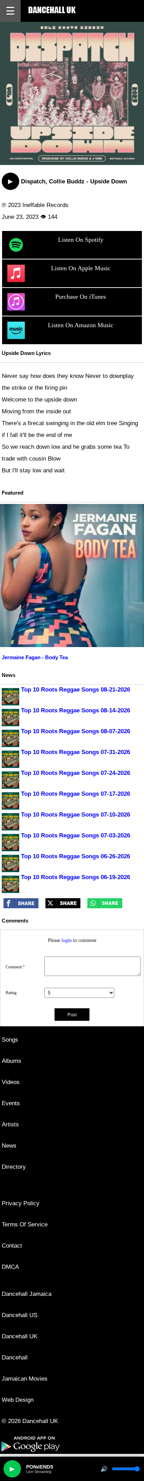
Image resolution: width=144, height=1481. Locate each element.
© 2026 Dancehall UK (30, 1421)
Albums (11, 1061)
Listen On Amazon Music (80, 325)
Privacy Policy (20, 1203)
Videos (11, 1082)
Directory (14, 1167)
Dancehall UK (19, 1336)
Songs (10, 1039)
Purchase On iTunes (80, 296)
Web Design (18, 1400)
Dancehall (15, 1357)
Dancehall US (19, 1315)
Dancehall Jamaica (26, 1294)
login (67, 940)
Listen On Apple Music (80, 268)
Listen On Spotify (80, 239)
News (9, 1145)
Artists (10, 1124)
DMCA (10, 1267)
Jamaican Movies (25, 1378)
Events (11, 1103)
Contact (12, 1245)
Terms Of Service (25, 1224)
